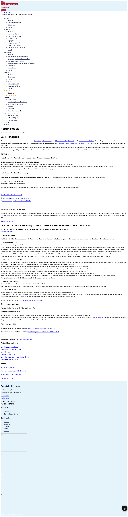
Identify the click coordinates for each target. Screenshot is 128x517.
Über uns (10, 20)
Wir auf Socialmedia (14, 115)
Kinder (10, 79)
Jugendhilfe (7, 52)
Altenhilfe (7, 29)
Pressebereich (12, 120)
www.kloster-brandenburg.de (11, 349)
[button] (7, 231)
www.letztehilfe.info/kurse (9, 359)
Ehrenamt (11, 108)
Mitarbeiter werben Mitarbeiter (17, 111)
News (9, 122)
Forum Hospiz (12, 95)
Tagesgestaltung (13, 38)
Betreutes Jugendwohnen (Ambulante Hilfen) (21, 63)
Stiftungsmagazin (13, 118)
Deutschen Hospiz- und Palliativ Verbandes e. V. (72, 143)
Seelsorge (7, 90)
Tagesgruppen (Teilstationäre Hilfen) (19, 59)
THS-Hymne (11, 25)
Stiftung (6, 18)
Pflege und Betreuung (14, 36)
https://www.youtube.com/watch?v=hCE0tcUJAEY (43, 332)
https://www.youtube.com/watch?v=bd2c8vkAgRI (41, 328)
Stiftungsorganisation (14, 22)
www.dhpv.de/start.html (9, 354)
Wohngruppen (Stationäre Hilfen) (18, 56)
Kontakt (3, 2)
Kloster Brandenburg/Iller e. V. (64, 141)
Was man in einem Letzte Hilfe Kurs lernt (13, 371)
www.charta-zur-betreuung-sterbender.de (31, 300)
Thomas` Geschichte (7, 378)
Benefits (10, 106)
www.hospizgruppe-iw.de (9, 347)
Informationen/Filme (14, 86)
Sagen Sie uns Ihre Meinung (9, 4)
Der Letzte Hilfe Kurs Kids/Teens (11, 374)
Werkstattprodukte (13, 84)
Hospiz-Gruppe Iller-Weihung (43, 141)
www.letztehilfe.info (26, 339)
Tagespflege (11, 41)
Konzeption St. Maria (14, 45)
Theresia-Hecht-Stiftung (86, 141)
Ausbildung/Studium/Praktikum (17, 102)
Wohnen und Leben (14, 34)
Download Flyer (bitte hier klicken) (11, 195)
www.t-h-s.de (5, 396)
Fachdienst (11, 65)
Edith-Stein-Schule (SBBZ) (16, 61)
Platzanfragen (5, 7)
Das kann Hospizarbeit (8, 367)
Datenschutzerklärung (11, 414)
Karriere (6, 97)
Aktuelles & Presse (10, 113)
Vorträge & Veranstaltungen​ (16, 47)
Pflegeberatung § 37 (14, 43)
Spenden (3, 10)
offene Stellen (12, 99)
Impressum (7, 412)
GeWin (10, 81)
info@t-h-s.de (5, 398)
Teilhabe (6, 72)
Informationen (12, 68)
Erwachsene (11, 77)
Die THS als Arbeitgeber (15, 104)
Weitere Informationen (7, 221)
